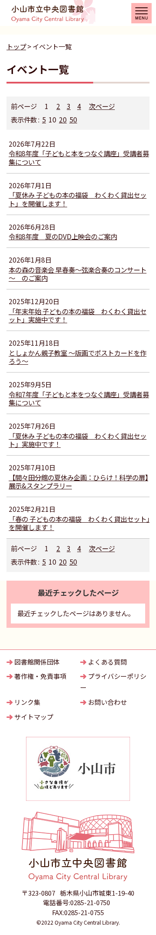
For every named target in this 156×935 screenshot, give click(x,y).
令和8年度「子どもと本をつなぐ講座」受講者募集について (79, 157)
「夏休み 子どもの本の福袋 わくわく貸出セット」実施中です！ (77, 440)
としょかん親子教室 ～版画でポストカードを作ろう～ (77, 357)
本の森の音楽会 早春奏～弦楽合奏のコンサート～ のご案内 (77, 274)
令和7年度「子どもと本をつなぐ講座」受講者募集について (79, 398)
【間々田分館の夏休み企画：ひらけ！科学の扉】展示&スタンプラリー (78, 481)
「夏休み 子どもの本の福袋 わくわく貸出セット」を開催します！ (77, 199)
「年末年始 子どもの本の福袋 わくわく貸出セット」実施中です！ (77, 315)
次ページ (102, 106)
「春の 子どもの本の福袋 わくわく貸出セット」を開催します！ (79, 523)
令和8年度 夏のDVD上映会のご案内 (63, 236)
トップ (16, 46)
